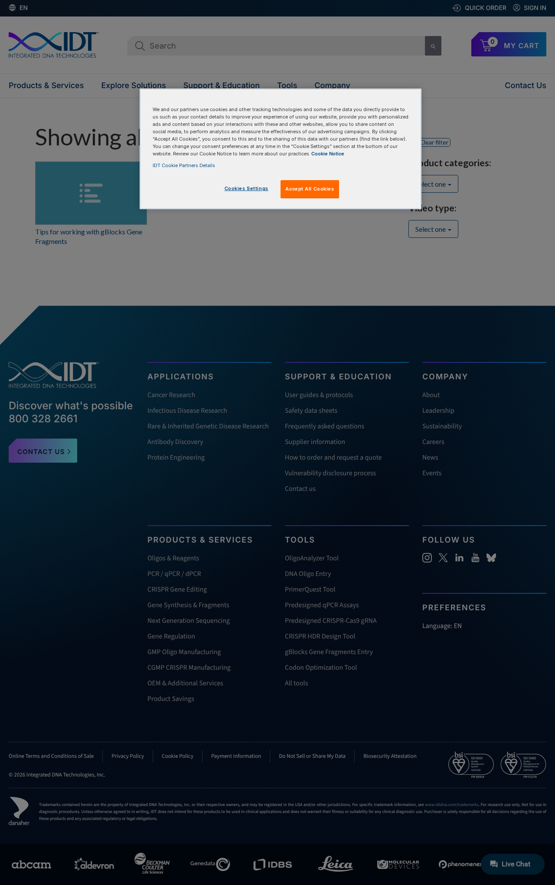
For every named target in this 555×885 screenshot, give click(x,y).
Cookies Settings (246, 188)
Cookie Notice (327, 154)
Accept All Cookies (309, 189)
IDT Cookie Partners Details (184, 165)
